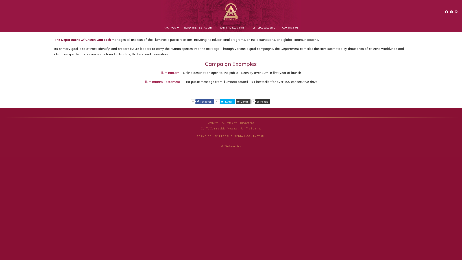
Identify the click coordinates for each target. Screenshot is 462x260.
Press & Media (232, 136)
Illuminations (246, 122)
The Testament (228, 122)
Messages (233, 128)
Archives (213, 122)
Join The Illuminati (251, 128)
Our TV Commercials (213, 128)
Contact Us (255, 136)
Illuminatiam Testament (162, 82)
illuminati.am (170, 73)
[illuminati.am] (231, 11)
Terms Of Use (207, 136)
